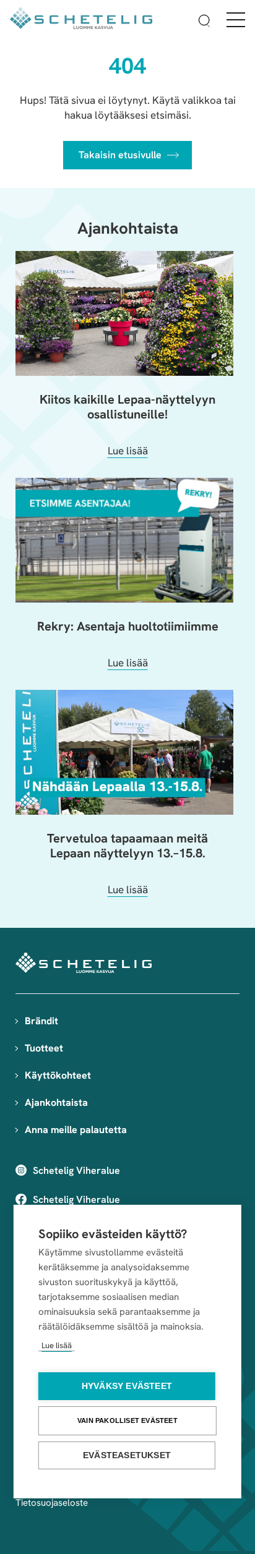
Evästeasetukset (127, 1455)
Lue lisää (56, 1345)
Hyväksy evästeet (127, 1386)
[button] (204, 22)
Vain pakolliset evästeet (127, 1420)
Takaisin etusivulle (120, 154)
